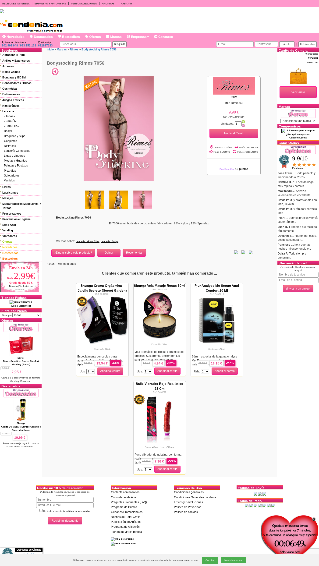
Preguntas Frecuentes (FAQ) (129, 502)
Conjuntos (10, 141)
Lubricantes (10, 192)
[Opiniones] (298, 149)
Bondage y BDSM (14, 77)
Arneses (8, 66)
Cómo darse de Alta (123, 497)
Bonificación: (234, 169)
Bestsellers (70, 37)
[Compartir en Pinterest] (250, 252)
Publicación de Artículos (126, 522)
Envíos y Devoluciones (188, 502)
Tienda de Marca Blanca (126, 532)
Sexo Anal (9, 224)
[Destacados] (21, 393)
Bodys (8, 131)
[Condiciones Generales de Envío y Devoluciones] (255, 493)
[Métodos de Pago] (260, 505)
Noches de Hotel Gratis (125, 517)
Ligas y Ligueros (14, 155)
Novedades (15, 37)
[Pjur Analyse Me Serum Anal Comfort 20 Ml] (217, 320)
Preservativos (11, 213)
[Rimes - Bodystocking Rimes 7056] (119, 128)
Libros (6, 187)
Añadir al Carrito (233, 133)
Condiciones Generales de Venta (195, 497)
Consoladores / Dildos (17, 83)
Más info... (21, 289)
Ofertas (94, 37)
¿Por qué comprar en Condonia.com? (298, 136)
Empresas (138, 37)
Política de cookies (186, 512)
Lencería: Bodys (109, 241)
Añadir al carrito (110, 371)
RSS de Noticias (124, 539)
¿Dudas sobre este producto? (73, 252)
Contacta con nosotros (125, 492)
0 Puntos (313, 58)
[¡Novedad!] (91, 84)
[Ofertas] (21, 327)
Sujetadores (11, 175)
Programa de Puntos (124, 507)
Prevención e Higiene (16, 219)
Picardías (10, 170)
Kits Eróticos (11, 105)
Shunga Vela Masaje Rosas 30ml (159, 285)
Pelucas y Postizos (16, 165)
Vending (7, 230)
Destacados (43, 37)
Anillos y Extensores (16, 60)
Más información (233, 560)
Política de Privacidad (188, 507)
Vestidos (9, 180)
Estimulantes (11, 94)
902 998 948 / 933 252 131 (19, 45)
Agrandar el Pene (13, 55)
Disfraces (10, 146)
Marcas (115, 37)
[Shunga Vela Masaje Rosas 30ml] (159, 315)
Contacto (165, 37)
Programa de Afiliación (125, 526)
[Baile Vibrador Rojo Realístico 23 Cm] (159, 418)
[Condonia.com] (31, 24)
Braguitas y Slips (14, 136)
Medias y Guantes (15, 160)
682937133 (45, 45)
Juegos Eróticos (13, 100)
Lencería (8, 111)
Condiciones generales (189, 492)
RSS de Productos (125, 543)
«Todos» (9, 116)
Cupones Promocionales (126, 512)
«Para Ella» (11, 126)
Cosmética (9, 88)
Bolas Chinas (11, 72)
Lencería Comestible (17, 150)
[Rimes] (234, 85)
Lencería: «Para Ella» (87, 241)
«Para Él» (10, 121)
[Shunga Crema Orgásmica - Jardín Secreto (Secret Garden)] (102, 319)
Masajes (8, 198)
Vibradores (9, 236)
